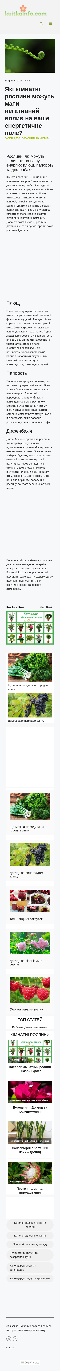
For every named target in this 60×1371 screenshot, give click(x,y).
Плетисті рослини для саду (30, 1244)
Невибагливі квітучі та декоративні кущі (24, 1255)
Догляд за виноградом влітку (26, 720)
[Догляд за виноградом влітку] (30, 706)
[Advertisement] (30, 267)
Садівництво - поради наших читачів (26, 138)
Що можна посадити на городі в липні (27, 828)
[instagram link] (8, 1338)
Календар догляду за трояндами (30, 1278)
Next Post (46, 607)
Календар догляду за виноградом (23, 1267)
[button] (41, 24)
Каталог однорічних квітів (30, 1235)
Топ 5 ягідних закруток (26, 919)
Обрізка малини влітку (26, 1009)
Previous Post (15, 607)
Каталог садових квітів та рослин (30, 1224)
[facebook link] (15, 1338)
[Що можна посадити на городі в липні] (30, 668)
